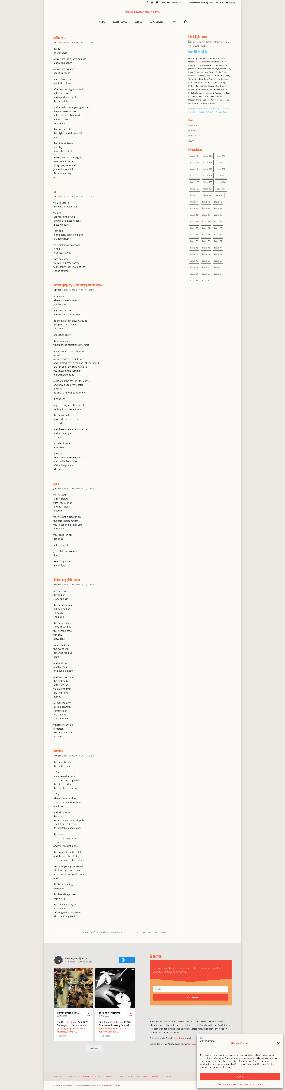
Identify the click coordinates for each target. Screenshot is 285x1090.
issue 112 (194, 168)
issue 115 (194, 162)
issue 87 (206, 221)
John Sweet (81, 42)
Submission (73, 1076)
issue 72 (206, 254)
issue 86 (218, 221)
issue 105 (207, 182)
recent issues (119, 22)
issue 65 (218, 267)
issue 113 (221, 162)
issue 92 (218, 208)
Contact (168, 1076)
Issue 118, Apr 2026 (197, 51)
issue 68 (218, 260)
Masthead (58, 1076)
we (54, 191)
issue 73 (194, 254)
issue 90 (206, 214)
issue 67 (194, 267)
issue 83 (218, 228)
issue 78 (206, 241)
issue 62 (218, 273)
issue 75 (206, 247)
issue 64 (194, 273)
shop (173, 22)
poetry (90, 42)
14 (144, 932)
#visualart (72, 1022)
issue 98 (219, 195)
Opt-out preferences (226, 1083)
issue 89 (218, 214)
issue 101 (221, 188)
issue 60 (206, 280)
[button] (278, 1043)
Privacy (109, 1076)
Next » (164, 932)
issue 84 (206, 228)
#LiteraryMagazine (66, 1028)
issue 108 (207, 175)
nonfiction (193, 135)
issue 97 (194, 201)
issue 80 (218, 234)
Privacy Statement (246, 1083)
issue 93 (206, 208)
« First (104, 932)
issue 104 (221, 182)
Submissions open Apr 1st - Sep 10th (205, 3)
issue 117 (207, 155)
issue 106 (194, 182)
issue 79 (194, 241)
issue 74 (218, 247)
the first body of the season (66, 579)
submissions (156, 22)
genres (138, 22)
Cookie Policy (125, 1076)
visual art (193, 125)
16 (156, 932)
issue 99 (207, 195)
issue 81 (206, 234)
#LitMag (81, 1028)
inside (102, 22)
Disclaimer (141, 1076)
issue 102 (207, 188)
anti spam (181, 1038)
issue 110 (221, 168)
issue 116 (221, 155)
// (184, 3)
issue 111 (207, 168)
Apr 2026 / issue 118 (171, 3)
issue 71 (218, 254)
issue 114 (207, 162)
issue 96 (206, 201)
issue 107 (221, 175)
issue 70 (194, 260)
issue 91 (194, 214)
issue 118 (194, 155)
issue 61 (194, 280)
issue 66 (206, 267)
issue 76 (194, 247)
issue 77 (218, 241)
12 (132, 932)
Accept (240, 1076)
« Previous (116, 932)
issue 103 (194, 188)
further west (59, 37)
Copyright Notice (92, 1076)
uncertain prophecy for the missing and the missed (78, 285)
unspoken (58, 751)
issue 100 (194, 195)
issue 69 (206, 260)
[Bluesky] (157, 3)
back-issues (69, 42)
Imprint (259, 1083)
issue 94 (194, 208)
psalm (56, 483)
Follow (129, 960)
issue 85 (194, 228)
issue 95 (218, 201)
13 (138, 932)
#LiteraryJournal (65, 1031)
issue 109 (194, 175)
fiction (191, 140)
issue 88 (194, 221)
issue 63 (206, 273)
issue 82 (194, 234)
